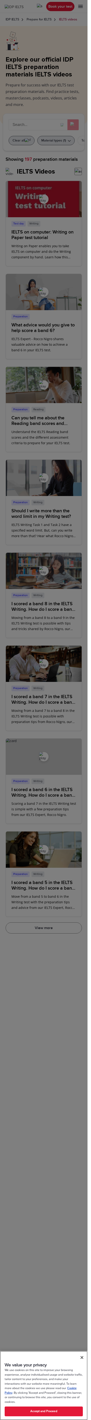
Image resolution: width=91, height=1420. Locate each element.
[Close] (82, 1357)
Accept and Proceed (43, 1411)
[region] (44, 1385)
